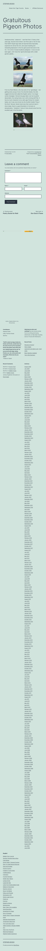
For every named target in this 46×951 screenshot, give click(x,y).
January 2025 (28, 405)
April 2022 (27, 472)
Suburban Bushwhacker (9, 919)
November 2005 (28, 837)
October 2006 (28, 815)
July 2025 (26, 393)
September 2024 (28, 413)
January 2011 (27, 711)
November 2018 (28, 519)
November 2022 (28, 458)
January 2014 (27, 638)
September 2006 (28, 817)
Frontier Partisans (7, 876)
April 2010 (27, 729)
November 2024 (28, 409)
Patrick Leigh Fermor (8, 897)
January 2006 (28, 833)
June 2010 (27, 725)
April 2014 (27, 631)
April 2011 (26, 705)
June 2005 (27, 848)
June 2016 (27, 578)
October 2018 (27, 521)
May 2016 (26, 580)
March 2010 (27, 731)
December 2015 (28, 591)
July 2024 (27, 417)
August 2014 (27, 623)
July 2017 (26, 552)
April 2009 (27, 754)
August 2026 (27, 366)
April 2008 (27, 778)
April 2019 (27, 509)
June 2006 (27, 823)
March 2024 (27, 425)
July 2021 (26, 491)
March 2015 (27, 609)
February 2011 (28, 709)
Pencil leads (6, 377)
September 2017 (28, 548)
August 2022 (27, 464)
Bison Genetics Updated (30, 353)
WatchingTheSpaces (8, 931)
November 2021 (28, 483)
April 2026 (27, 374)
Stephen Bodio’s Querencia (10, 933)
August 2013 (27, 648)
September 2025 (28, 389)
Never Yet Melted (7, 891)
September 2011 (28, 695)
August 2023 (27, 440)
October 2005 (28, 839)
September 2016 (28, 572)
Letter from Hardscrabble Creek (11, 885)
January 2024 (28, 430)
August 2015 (27, 599)
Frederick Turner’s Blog (9, 870)
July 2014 (26, 625)
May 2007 (27, 801)
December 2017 (28, 542)
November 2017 (28, 544)
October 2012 (27, 668)
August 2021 (27, 489)
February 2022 (28, 476)
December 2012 (28, 664)
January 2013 (27, 662)
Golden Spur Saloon (8, 878)
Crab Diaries (6, 860)
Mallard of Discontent (8, 887)
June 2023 (27, 444)
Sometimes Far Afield (8, 911)
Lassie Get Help (7, 882)
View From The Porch (8, 929)
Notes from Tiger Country (16, 8)
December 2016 (28, 566)
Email (26, 185)
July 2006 (26, 821)
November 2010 (28, 715)
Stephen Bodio (8, 4)
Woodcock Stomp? (29, 345)
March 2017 (27, 560)
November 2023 (28, 434)
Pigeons (39, 155)
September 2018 (28, 523)
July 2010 (26, 723)
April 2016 (27, 583)
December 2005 (28, 835)
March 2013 (27, 658)
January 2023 (28, 454)
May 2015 (26, 605)
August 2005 (27, 844)
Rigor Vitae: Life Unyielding (10, 907)
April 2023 (27, 448)
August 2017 (27, 550)
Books (27, 8)
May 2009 (27, 752)
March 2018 (27, 536)
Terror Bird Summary (29, 355)
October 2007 (28, 791)
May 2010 (26, 727)
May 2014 (26, 629)
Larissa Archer (6, 880)
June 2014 (27, 627)
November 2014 (28, 617)
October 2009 (28, 742)
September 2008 (28, 768)
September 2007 (28, 793)
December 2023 (28, 432)
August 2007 (27, 795)
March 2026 (27, 377)
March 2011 (27, 707)
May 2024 (27, 421)
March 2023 (27, 450)
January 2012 (27, 687)
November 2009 (28, 740)
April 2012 (27, 680)
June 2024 (27, 419)
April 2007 (27, 803)
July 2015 (26, 601)
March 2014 (27, 633)
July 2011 (26, 699)
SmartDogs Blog (7, 909)
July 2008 (26, 772)
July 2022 (26, 466)
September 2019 (28, 507)
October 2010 (27, 717)
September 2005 (28, 841)
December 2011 (28, 689)
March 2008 (27, 780)
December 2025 (28, 383)
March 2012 (27, 682)
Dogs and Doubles (7, 866)
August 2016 (27, 574)
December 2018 (28, 517)
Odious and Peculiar (8, 893)
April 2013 (27, 656)
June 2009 (27, 750)
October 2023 (28, 436)
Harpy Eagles (27, 347)
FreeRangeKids (7, 872)
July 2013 (26, 650)
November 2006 (28, 813)
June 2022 (27, 468)
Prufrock (5, 901)
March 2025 (27, 401)
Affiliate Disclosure (37, 8)
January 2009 (28, 760)
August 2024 (27, 415)
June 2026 (27, 370)
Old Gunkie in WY (7, 895)
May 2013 (26, 654)
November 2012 (28, 666)
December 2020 (28, 499)
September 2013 (28, 646)
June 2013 (27, 652)
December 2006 (28, 811)
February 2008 (28, 782)
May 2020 (27, 503)
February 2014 (28, 636)
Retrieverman (6, 905)
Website (7, 193)
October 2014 (28, 619)
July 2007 (26, 797)
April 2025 (27, 399)
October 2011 (27, 693)
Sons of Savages (7, 913)
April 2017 (26, 558)
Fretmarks (5, 874)
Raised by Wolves (7, 903)
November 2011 (28, 691)
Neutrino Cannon (7, 889)
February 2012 (28, 684)
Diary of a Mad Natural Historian (11, 864)
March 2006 (27, 829)
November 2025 (28, 385)
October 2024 (28, 411)
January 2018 (27, 540)
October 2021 (27, 485)
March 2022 (27, 474)
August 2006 (27, 819)
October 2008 (28, 766)
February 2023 (28, 452)
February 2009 (28, 758)
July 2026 (26, 368)
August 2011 (27, 697)
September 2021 (28, 487)
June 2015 (27, 603)
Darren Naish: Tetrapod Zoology (11, 862)
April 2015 (27, 607)
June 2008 (27, 774)
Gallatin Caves (12, 370)
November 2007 (28, 789)
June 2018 (27, 530)
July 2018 (26, 527)
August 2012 (27, 672)
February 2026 (28, 379)
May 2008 (27, 776)
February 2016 (28, 587)
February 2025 (28, 403)
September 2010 (28, 719)
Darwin (39, 153)
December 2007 (28, 786)
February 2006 (28, 831)
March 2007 (27, 805)
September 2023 (28, 438)
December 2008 (28, 762)
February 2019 (28, 513)
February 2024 (28, 427)
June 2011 (27, 701)
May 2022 (27, 470)
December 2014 (28, 615)
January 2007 (27, 809)
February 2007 (28, 807)
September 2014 (28, 621)
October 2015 (27, 595)
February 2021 (28, 495)
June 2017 (27, 554)
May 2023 (27, 446)
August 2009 (27, 746)
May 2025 (27, 397)
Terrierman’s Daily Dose (9, 921)
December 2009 (28, 738)
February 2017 (28, 562)
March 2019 (27, 511)
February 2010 (28, 733)
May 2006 (27, 825)
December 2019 (28, 505)
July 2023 (26, 442)
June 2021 (27, 493)
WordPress (16, 945)
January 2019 (27, 515)
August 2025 (27, 391)
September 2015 (28, 597)
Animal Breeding (33, 153)
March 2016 (27, 585)
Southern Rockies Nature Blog (10, 858)
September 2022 (28, 462)
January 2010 (27, 735)
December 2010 (28, 713)
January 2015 (27, 613)
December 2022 (28, 456)
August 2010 (27, 721)
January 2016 (27, 589)
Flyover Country (7, 868)
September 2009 (28, 744)
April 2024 (27, 423)
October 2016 (27, 570)
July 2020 (26, 501)
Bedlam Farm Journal (8, 856)
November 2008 (28, 764)
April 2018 (27, 534)
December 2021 (28, 481)
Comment (8, 170)
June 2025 (27, 395)
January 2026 (28, 381)
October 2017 (27, 546)
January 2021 (27, 497)
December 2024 (28, 407)
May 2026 (27, 372)
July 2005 (26, 846)
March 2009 (27, 756)
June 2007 (27, 799)
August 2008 (27, 770)
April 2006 (27, 827)
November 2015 (28, 593)
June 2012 (27, 676)
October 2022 (28, 460)
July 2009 (26, 748)
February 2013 (28, 660)
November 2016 (28, 568)
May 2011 (26, 703)
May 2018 (26, 532)
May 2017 (26, 556)
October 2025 (28, 387)
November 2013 (28, 642)
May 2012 (26, 678)
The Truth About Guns (8, 923)
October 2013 (27, 644)
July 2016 (26, 576)
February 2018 (28, 538)
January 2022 (28, 478)
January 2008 (28, 784)
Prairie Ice (5, 899)
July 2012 (26, 674)
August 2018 (27, 525)
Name (7, 185)
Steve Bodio (9, 153)
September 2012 (28, 670)
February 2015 (28, 611)
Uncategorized (38, 151)
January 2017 (27, 564)
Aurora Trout (12, 366)
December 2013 (28, 640)
